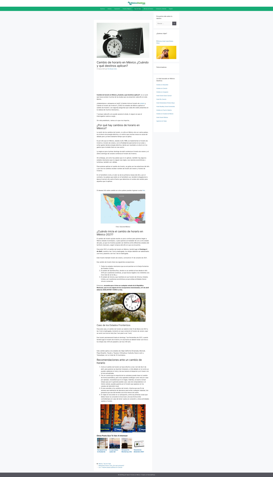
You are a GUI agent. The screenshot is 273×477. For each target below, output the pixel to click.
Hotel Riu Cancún (161, 99)
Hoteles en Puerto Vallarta (164, 110)
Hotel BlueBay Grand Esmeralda (165, 106)
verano (142, 103)
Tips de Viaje (137, 8)
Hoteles (110, 8)
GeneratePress (151, 474)
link (143, 190)
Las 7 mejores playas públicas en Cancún (110, 467)
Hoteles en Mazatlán (162, 84)
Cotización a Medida (161, 8)
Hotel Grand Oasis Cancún (164, 95)
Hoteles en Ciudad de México (164, 113)
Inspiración (117, 8)
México (101, 463)
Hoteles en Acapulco (162, 92)
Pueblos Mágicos (127, 8)
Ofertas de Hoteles (148, 8)
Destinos (102, 8)
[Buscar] (174, 23)
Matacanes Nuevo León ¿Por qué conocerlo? (111, 465)
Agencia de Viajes (161, 121)
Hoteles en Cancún (161, 88)
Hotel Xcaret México (162, 117)
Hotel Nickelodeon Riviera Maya (165, 103)
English (171, 8)
